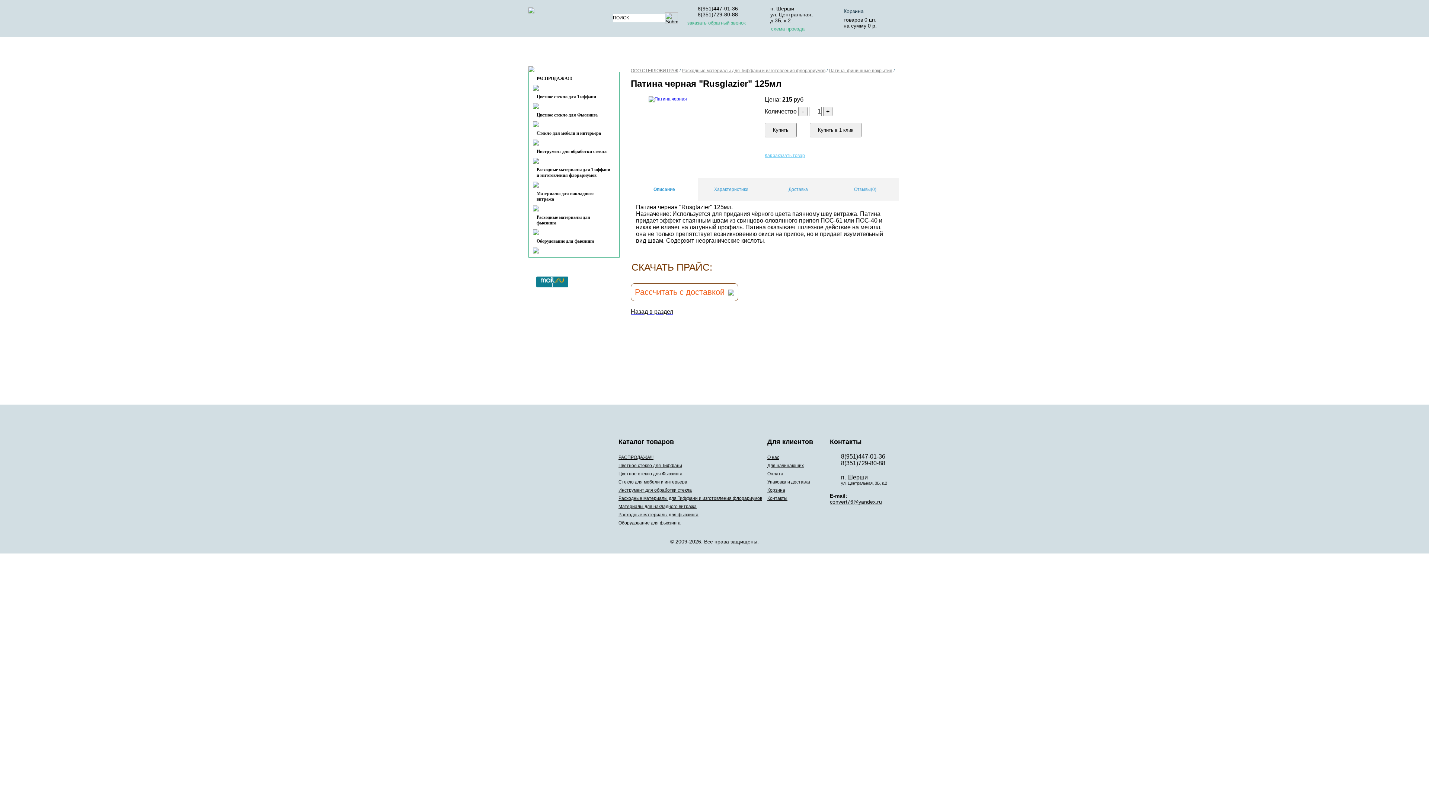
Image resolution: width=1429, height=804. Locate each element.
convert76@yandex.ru (856, 502)
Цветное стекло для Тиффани (566, 96)
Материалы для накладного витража (565, 196)
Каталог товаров (571, 53)
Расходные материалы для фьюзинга (563, 220)
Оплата (729, 53)
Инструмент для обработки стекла (572, 151)
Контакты (559, 71)
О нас (631, 53)
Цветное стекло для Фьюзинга (567, 115)
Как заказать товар (785, 155)
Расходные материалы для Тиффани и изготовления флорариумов (573, 172)
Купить (781, 130)
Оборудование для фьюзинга (565, 241)
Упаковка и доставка (786, 53)
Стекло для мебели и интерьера (569, 133)
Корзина (854, 11)
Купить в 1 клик (835, 130)
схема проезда (788, 29)
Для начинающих (678, 53)
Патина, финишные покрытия (860, 70)
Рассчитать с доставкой (680, 292)
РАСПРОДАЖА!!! (635, 457)
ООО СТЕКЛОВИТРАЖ (654, 70)
